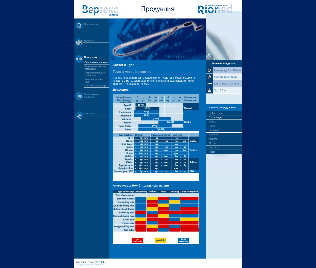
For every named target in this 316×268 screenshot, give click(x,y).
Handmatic (214, 130)
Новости (89, 40)
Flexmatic (214, 134)
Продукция (90, 57)
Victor (212, 151)
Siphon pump (215, 113)
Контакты (89, 113)
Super (212, 126)
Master (212, 143)
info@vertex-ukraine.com (89, 264)
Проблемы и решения (91, 95)
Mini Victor (214, 147)
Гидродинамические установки (95, 67)
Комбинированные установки (94, 74)
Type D (212, 121)
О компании (91, 24)
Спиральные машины (96, 62)
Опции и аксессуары (95, 85)
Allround (213, 139)
